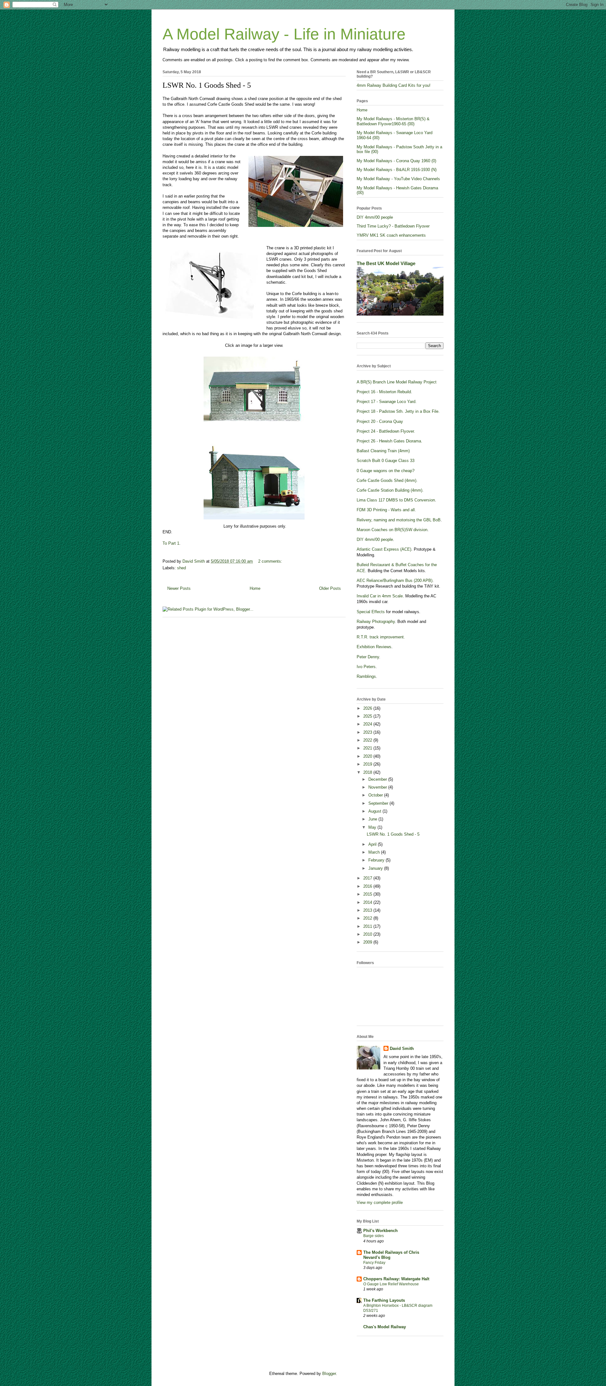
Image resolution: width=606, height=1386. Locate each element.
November (378, 787)
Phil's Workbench (380, 1230)
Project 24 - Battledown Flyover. (386, 431)
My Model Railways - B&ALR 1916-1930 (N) (397, 169)
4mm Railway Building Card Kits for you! (394, 85)
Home (255, 588)
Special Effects (371, 611)
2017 (368, 878)
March (374, 852)
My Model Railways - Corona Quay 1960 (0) (396, 160)
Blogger (329, 1373)
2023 (368, 732)
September (378, 803)
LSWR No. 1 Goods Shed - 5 (207, 85)
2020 (368, 756)
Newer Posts (179, 588)
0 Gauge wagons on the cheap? (385, 470)
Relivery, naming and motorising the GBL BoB (399, 520)
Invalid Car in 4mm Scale (380, 596)
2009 (368, 942)
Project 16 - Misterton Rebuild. (384, 391)
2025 (368, 716)
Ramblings (366, 676)
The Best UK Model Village (386, 263)
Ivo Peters (366, 666)
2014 (368, 902)
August (375, 811)
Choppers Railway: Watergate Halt (396, 1278)
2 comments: (270, 561)
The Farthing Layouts (384, 1300)
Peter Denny (368, 656)
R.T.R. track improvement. (381, 637)
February (377, 860)
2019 (368, 764)
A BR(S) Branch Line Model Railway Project (397, 382)
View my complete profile (380, 1202)
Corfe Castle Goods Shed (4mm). (387, 480)
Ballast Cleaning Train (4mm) (383, 450)
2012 (368, 918)
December (378, 779)
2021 (368, 748)
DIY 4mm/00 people (375, 217)
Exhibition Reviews (374, 646)
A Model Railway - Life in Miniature (284, 34)
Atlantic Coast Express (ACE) (384, 549)
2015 (368, 894)
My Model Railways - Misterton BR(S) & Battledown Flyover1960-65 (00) (393, 121)
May (372, 827)
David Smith (402, 1048)
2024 (368, 724)
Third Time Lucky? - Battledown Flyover (393, 226)
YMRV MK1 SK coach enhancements (391, 235)
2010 (368, 934)
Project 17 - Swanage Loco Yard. (387, 401)
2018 (368, 772)
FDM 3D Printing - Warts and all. (386, 509)
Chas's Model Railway (384, 1326)
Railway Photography (376, 621)
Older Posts (330, 588)
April (373, 844)
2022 (368, 740)
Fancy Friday (374, 1262)
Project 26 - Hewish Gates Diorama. (389, 441)
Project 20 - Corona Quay (380, 421)
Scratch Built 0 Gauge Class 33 (385, 460)
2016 (368, 886)
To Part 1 (171, 543)
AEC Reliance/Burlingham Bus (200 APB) (394, 580)
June (373, 819)
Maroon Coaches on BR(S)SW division (392, 529)
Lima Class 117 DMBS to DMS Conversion (396, 500)
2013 (368, 910)
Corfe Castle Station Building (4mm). (390, 490)
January (376, 868)
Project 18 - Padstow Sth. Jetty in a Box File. (398, 411)
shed (181, 568)
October (376, 795)
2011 (368, 926)
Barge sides (373, 1236)
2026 (368, 708)
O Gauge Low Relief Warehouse (391, 1284)
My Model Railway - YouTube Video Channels (398, 178)
